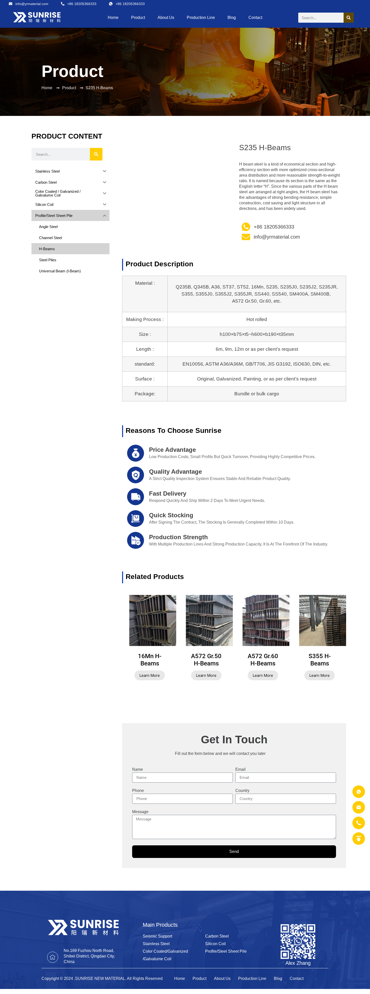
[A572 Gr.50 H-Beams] (216, 620)
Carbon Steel (217, 936)
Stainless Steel (156, 944)
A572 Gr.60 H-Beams (263, 660)
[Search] (349, 18)
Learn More (149, 675)
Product (138, 17)
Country (242, 791)
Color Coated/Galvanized (165, 951)
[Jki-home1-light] (52, 957)
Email (240, 769)
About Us (166, 17)
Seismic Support (157, 936)
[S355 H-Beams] (330, 620)
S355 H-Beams (320, 660)
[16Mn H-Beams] (160, 620)
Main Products (160, 925)
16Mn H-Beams (149, 660)
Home (113, 17)
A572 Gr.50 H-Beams (206, 660)
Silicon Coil (215, 944)
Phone (138, 791)
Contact (255, 17)
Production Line (201, 17)
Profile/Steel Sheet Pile (226, 951)
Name (137, 769)
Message (140, 812)
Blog (232, 17)
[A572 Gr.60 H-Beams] (273, 620)
